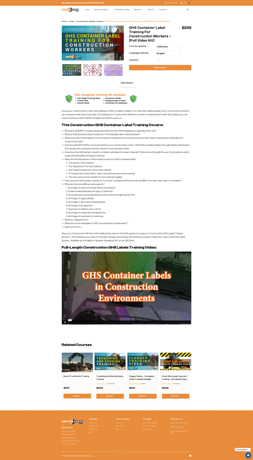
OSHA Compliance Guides (70, 441)
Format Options (137, 46)
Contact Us (163, 9)
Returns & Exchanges (150, 423)
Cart (90, 432)
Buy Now (76, 396)
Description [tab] (127, 82)
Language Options (138, 53)
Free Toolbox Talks (68, 434)
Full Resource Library (69, 444)
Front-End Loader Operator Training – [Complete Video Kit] (174, 379)
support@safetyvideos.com (179, 423)
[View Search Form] (187, 9)
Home (87, 9)
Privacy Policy (147, 429)
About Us (151, 9)
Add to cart (160, 67)
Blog (117, 429)
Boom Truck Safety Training (76, 376)
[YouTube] (190, 456)
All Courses (92, 423)
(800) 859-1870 (96, 3)
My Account (172, 3)
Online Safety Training (121, 9)
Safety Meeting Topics (69, 438)
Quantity (133, 60)
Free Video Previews (68, 431)
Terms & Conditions (149, 426)
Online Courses (94, 426)
